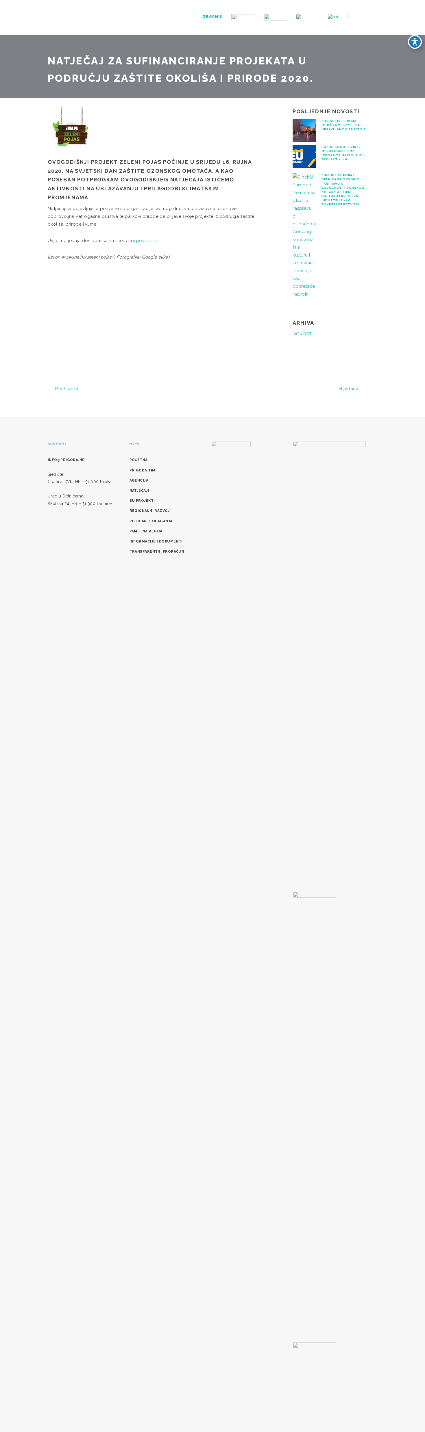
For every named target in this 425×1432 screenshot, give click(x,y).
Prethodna (66, 388)
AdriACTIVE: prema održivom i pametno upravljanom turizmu (343, 125)
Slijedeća (349, 388)
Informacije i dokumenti (156, 541)
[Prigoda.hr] (81, 15)
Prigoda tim (143, 470)
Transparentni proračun (157, 551)
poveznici (146, 240)
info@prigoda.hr (66, 460)
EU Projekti (142, 501)
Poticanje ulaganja (151, 521)
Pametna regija (146, 531)
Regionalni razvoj (150, 511)
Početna (139, 460)
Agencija (139, 480)
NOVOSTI (303, 334)
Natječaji (139, 491)
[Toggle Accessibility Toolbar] (415, 42)
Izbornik (212, 16)
